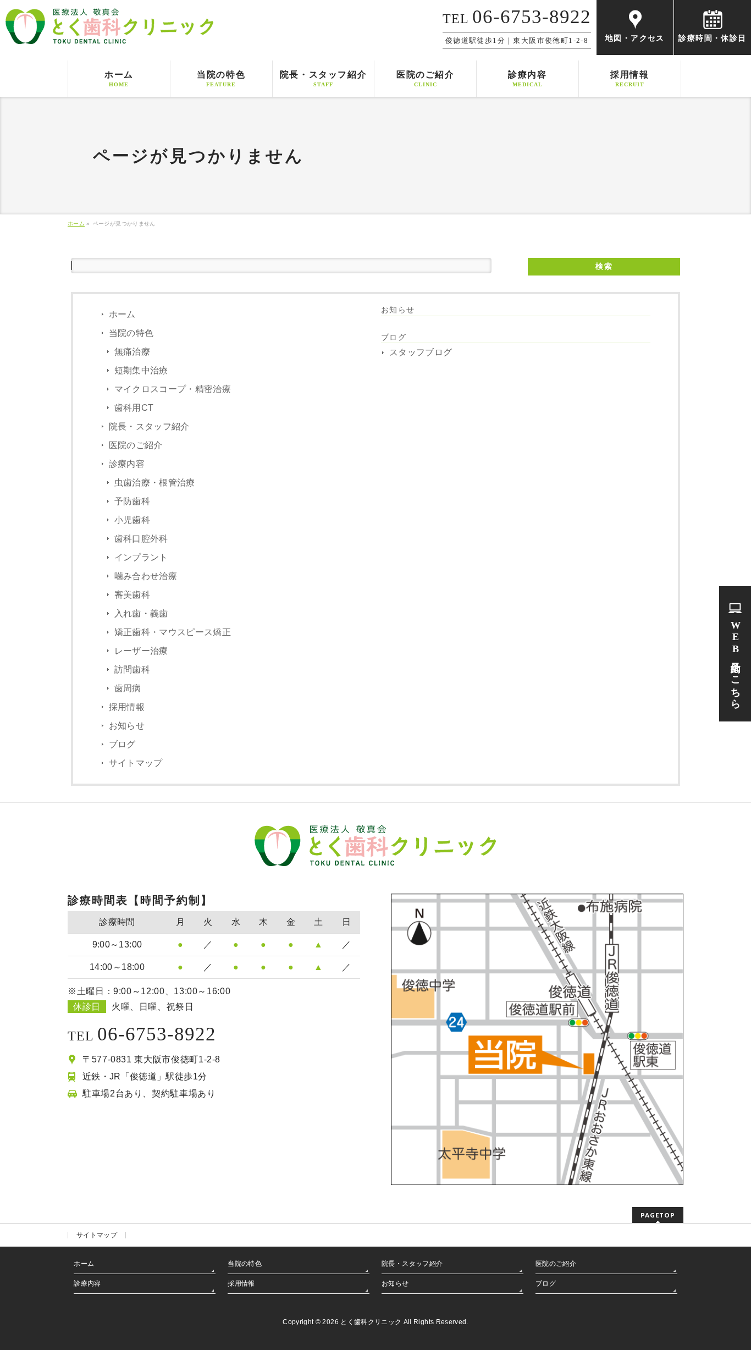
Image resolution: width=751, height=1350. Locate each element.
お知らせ (127, 725)
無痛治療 (132, 351)
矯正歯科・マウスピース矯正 (172, 632)
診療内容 (127, 464)
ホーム (122, 314)
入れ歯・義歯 (141, 613)
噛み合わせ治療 (145, 576)
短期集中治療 (141, 370)
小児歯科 (132, 520)
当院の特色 (131, 333)
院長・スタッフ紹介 (149, 426)
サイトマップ (136, 763)
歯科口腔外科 (141, 538)
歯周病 (127, 688)
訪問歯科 (132, 669)
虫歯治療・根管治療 (154, 482)
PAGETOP (657, 1215)
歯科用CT (134, 407)
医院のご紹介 (136, 445)
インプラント (141, 557)
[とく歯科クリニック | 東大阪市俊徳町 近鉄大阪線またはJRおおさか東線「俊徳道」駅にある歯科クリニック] (109, 31)
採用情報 (127, 707)
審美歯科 (132, 594)
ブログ (122, 744)
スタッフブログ (420, 352)
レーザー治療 (141, 650)
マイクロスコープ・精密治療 (172, 389)
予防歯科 (132, 501)
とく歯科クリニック (370, 1322)
